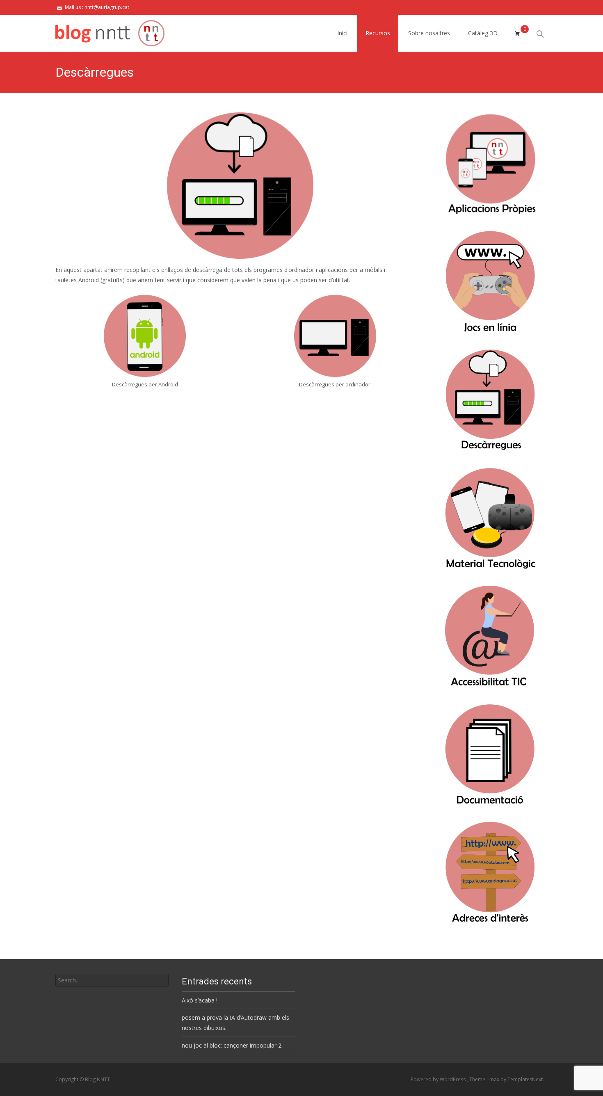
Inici (342, 33)
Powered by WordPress (439, 1079)
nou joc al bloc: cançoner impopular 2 (231, 1045)
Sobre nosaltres (429, 33)
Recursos (377, 33)
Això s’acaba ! (199, 1000)
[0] (517, 33)
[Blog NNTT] (103, 31)
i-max (493, 1079)
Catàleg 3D (483, 33)
